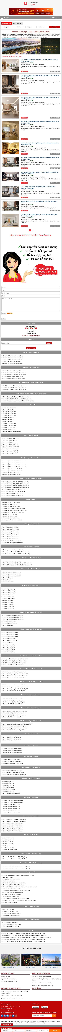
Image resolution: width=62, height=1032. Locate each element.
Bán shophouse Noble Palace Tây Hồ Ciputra (14, 389)
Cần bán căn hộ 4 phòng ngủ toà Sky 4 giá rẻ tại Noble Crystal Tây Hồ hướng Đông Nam (40, 76)
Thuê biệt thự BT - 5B (8, 783)
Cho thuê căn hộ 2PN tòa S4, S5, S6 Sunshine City (16, 483)
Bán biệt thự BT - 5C (8, 842)
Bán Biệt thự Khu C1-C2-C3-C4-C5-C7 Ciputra (15, 510)
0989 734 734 (56, 18)
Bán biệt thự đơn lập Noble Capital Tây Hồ (14, 702)
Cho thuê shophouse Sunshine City (12, 561)
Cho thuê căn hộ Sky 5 (9, 651)
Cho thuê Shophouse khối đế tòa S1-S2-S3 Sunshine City (17, 564)
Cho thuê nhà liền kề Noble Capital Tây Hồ (14, 690)
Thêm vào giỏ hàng (55, 71)
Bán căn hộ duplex (8, 578)
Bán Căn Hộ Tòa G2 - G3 (9, 408)
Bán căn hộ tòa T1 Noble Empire (11, 804)
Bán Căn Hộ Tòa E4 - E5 (9, 411)
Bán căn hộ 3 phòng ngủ (9, 423)
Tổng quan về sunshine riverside (11, 915)
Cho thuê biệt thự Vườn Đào (10, 922)
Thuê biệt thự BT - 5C (8, 785)
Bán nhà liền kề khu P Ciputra (10, 516)
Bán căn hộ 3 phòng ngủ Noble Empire (13, 802)
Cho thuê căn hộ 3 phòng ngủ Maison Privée (14, 372)
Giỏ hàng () (31, 348)
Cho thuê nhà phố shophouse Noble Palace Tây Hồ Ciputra (18, 400)
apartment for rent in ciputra (37, 1021)
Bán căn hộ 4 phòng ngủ (9, 425)
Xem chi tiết (24, 71)
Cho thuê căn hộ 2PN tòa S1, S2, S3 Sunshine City (16, 481)
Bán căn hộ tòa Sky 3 (8, 604)
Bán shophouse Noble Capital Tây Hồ (12, 698)
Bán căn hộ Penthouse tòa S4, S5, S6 (12, 470)
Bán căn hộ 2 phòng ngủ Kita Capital (12, 748)
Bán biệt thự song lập (8, 847)
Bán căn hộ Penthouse (9, 427)
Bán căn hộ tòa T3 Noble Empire (11, 808)
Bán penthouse (7, 579)
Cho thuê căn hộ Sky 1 (9, 644)
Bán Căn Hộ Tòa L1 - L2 (9, 415)
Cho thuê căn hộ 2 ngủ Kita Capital (12, 737)
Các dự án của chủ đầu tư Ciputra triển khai (14, 883)
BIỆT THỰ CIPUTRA (8, 909)
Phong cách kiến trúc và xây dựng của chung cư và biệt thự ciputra (20, 886)
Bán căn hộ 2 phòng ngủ (9, 589)
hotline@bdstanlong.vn (10, 1010)
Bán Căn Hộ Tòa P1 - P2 (9, 413)
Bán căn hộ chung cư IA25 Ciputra (12, 431)
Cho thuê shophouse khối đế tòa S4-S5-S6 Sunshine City (17, 563)
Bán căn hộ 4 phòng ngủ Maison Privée (13, 359)
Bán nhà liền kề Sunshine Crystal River (13, 717)
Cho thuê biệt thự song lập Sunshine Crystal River (16, 726)
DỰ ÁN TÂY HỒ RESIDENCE (10, 911)
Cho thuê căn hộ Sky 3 (9, 647)
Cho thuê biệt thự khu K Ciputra (11, 527)
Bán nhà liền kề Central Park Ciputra (12, 520)
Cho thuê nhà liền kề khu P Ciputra (12, 540)
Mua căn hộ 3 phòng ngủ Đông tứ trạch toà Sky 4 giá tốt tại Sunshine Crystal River (38, 187)
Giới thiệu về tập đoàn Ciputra (9, 981)
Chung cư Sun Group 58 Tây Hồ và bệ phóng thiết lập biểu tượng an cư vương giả (24, 941)
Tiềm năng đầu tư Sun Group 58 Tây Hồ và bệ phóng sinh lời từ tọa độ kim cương (24, 933)
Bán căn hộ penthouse (9, 598)
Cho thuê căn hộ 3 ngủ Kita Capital (12, 739)
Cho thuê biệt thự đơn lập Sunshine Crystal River (15, 728)
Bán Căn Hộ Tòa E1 (8, 410)
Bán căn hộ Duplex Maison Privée (11, 361)
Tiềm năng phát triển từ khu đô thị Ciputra (13, 885)
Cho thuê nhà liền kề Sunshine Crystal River (14, 730)
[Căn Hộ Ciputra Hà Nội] (31, 6)
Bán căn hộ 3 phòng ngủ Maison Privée (13, 357)
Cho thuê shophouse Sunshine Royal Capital (14, 774)
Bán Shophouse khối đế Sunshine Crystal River (15, 711)
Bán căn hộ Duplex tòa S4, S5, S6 (11, 474)
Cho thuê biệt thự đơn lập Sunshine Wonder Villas (16, 675)
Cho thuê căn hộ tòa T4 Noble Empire (12, 829)
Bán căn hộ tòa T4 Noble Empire (11, 810)
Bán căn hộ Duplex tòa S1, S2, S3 (11, 472)
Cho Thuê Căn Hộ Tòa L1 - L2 (11, 446)
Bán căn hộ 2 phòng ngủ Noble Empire (13, 800)
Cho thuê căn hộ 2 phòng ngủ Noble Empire (14, 819)
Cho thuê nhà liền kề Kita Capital (11, 793)
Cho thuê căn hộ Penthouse (10, 453)
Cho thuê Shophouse (8, 787)
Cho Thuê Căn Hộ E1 (8, 442)
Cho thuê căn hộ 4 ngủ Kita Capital (12, 741)
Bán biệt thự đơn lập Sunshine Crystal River (14, 713)
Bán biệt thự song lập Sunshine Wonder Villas (14, 661)
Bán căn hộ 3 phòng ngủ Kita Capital (12, 750)
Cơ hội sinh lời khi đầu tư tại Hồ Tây (41, 983)
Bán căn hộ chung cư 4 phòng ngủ (12, 576)
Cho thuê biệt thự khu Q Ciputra (11, 529)
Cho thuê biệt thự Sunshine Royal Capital (13, 772)
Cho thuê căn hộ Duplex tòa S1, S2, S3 (13, 493)
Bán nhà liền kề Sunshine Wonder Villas (13, 664)
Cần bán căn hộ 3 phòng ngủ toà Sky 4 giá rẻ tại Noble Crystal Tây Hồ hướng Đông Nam (40, 98)
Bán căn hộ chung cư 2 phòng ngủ (12, 572)
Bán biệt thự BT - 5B (8, 840)
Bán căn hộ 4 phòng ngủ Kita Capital (12, 752)
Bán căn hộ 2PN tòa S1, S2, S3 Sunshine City (14, 461)
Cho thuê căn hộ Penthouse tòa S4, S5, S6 (14, 491)
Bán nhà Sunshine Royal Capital (11, 759)
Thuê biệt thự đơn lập (8, 791)
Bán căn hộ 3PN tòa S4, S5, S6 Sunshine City (14, 466)
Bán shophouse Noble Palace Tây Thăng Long (15, 858)
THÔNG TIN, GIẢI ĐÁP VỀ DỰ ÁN (41, 973)
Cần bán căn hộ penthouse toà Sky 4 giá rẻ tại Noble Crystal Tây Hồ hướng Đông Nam (39, 60)
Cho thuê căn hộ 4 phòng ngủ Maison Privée (14, 374)
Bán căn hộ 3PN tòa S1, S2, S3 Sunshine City (14, 465)
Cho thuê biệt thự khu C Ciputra (11, 535)
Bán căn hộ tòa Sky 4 (8, 606)
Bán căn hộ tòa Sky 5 (8, 608)
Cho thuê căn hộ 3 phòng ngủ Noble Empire (14, 821)
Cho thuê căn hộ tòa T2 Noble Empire (12, 825)
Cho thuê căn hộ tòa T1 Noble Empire (12, 823)
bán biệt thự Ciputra (42, 1022)
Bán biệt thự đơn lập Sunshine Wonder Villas (14, 662)
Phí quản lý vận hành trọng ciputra (12, 888)
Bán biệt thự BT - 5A (8, 838)
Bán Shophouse (7, 845)
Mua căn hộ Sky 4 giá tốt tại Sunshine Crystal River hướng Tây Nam (39, 202)
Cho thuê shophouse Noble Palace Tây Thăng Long (16, 868)
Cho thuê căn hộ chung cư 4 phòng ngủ (13, 619)
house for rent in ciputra (48, 1021)
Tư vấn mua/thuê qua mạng (31, 335)
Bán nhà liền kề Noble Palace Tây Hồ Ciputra (14, 387)
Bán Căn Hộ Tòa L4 (8, 419)
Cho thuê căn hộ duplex (9, 621)
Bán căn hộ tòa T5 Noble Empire (11, 812)
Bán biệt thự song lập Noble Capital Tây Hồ (14, 700)
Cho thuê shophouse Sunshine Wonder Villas (14, 677)
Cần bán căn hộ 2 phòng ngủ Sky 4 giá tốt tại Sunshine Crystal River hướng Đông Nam (39, 215)
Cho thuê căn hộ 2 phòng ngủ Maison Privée (14, 370)
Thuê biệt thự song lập (9, 789)
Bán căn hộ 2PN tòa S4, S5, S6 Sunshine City (14, 463)
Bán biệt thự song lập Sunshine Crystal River (14, 715)
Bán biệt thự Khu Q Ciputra (10, 504)
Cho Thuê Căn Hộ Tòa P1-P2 (10, 444)
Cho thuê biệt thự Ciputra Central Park (13, 542)
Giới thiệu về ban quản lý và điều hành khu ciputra (16, 898)
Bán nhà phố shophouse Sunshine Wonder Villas (15, 659)
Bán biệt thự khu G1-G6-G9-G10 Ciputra (13, 512)
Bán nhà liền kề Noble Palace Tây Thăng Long (15, 857)
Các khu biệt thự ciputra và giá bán (12, 894)
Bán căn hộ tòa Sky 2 (8, 602)
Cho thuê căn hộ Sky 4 (9, 649)
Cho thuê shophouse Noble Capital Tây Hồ (14, 685)
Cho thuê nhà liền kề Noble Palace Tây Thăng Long (16, 866)
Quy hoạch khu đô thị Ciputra (9, 979)
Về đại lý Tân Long (5, 976)
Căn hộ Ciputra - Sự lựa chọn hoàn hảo (11, 995)
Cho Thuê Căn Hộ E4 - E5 (9, 440)
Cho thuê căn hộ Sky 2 (9, 646)
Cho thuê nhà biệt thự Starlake (11, 926)
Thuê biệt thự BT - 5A (8, 781)
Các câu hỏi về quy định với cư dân (41, 976)
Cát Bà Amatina (22, 1022)
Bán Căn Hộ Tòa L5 (8, 421)
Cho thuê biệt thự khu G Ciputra (11, 536)
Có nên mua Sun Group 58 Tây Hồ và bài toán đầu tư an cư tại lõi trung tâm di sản (24, 939)
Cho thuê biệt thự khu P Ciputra (11, 538)
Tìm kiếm (54, 27)
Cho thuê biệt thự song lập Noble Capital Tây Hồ (15, 689)
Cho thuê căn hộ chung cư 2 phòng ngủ (13, 615)
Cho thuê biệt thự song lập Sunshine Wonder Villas (16, 674)
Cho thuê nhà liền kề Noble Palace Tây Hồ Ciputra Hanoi (17, 398)
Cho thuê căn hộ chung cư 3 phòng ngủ (13, 617)
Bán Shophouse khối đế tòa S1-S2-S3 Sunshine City (16, 553)
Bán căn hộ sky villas (8, 581)
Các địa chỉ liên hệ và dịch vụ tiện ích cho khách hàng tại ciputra (19, 900)
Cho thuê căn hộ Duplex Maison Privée (13, 376)
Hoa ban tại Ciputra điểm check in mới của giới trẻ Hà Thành (18, 875)
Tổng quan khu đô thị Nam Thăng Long (42, 985)
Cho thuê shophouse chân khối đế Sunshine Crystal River (18, 724)
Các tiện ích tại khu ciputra (10, 902)
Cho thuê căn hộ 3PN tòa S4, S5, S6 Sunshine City (16, 487)
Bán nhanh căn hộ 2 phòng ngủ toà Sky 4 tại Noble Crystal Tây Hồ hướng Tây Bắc (40, 158)
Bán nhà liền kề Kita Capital (10, 849)
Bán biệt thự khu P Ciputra (10, 514)
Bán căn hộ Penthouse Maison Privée (12, 363)
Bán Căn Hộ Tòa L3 (8, 417)
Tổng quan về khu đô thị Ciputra (11, 879)
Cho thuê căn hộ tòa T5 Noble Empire (12, 830)
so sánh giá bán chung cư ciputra (11, 896)
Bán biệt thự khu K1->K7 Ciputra (11, 502)
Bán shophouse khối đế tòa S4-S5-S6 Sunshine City (16, 551)
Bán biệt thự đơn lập (8, 843)
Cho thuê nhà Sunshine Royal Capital (12, 770)
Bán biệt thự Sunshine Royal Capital (12, 761)
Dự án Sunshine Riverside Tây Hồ (11, 913)
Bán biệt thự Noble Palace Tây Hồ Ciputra (13, 385)
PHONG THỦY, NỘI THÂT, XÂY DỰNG (10, 988)
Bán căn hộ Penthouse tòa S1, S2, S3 (12, 468)
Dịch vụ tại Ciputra (7, 877)
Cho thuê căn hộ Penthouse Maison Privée (14, 378)
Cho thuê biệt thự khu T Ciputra (11, 531)
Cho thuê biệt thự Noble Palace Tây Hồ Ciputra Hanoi (16, 396)
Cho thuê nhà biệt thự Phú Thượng (12, 924)
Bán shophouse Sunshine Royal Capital (13, 763)
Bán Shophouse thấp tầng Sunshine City (13, 550)
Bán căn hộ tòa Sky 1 (8, 600)
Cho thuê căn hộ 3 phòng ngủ (10, 450)
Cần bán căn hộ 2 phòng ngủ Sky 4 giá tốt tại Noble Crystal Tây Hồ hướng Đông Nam (40, 143)
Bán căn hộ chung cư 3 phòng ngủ (12, 574)
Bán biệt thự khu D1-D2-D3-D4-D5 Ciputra (14, 508)
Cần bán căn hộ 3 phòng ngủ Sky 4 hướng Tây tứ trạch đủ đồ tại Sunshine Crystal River (39, 172)
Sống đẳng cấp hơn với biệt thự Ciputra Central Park (16, 890)
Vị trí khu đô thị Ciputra (9, 881)
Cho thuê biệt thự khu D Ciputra (11, 533)
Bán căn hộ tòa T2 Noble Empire (11, 806)
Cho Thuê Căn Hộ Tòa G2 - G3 (11, 438)
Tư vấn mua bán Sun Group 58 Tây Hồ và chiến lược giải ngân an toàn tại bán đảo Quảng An (27, 937)
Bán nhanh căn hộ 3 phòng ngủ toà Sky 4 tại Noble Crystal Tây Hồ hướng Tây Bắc (40, 122)
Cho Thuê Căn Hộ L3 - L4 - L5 (11, 448)
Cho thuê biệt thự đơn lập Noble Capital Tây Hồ (15, 687)
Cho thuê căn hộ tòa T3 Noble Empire (12, 827)
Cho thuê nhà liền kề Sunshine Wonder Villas (14, 672)
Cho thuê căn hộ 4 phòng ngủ (10, 452)
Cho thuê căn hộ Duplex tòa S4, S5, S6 (13, 495)
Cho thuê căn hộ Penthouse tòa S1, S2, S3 (14, 489)
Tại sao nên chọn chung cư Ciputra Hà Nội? (12, 998)
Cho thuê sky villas (8, 625)
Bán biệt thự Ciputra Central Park (11, 518)
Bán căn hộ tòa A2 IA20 (9, 429)
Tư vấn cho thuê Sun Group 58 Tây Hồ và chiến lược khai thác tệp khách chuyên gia (24, 935)
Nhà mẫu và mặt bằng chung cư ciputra (13, 892)
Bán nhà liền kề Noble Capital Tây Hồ (12, 703)
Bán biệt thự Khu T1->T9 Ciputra (11, 506)
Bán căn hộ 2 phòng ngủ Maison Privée (13, 355)
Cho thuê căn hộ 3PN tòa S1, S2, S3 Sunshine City (16, 485)
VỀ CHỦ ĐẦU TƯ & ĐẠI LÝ (7, 973)
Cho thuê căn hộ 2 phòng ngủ (10, 632)
